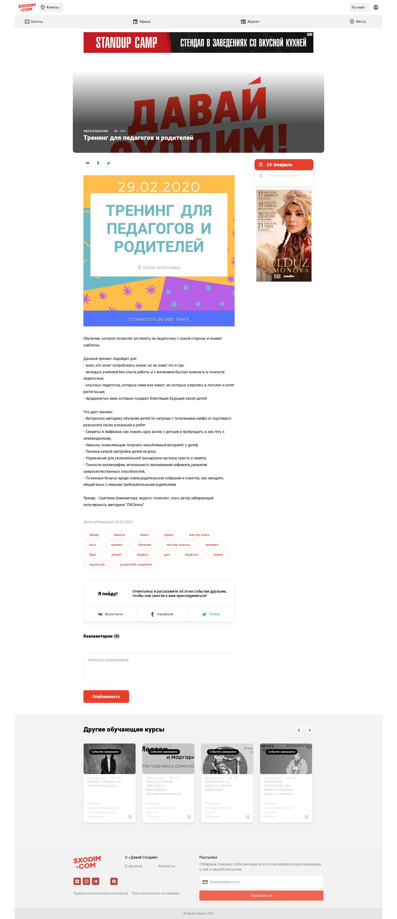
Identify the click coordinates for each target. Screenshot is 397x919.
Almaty (94, 535)
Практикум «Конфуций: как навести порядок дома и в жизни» (278, 787)
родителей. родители (136, 564)
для (167, 554)
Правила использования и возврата (101, 893)
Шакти (218, 554)
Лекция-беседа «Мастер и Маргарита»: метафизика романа (163, 787)
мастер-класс (199, 535)
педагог (143, 554)
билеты (119, 535)
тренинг (116, 544)
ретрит (117, 554)
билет (144, 535)
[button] (299, 730)
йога (92, 544)
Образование (95, 131)
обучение (144, 544)
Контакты (167, 866)
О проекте (133, 866)
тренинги (211, 544)
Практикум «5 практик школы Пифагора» (218, 785)
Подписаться (261, 896)
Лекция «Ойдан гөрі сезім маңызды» (104, 783)
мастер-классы (178, 544)
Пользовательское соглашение (155, 893)
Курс (92, 554)
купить (169, 535)
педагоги (191, 554)
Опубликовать (106, 696)
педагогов (97, 564)
